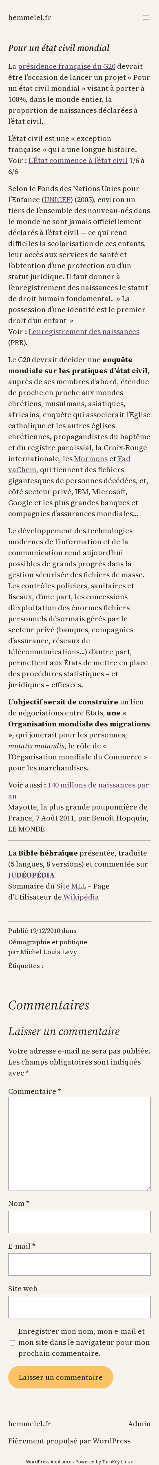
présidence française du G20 (66, 66)
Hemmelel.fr (29, 17)
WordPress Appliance (48, 1461)
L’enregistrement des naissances (84, 331)
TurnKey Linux (117, 1461)
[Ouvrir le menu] (146, 17)
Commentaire (34, 1091)
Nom (18, 1203)
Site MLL (71, 886)
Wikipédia (81, 897)
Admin (139, 1424)
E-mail (21, 1246)
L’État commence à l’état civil (78, 160)
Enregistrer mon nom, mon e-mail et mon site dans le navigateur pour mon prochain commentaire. (84, 1342)
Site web (23, 1288)
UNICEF (57, 199)
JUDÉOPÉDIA (31, 875)
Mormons (91, 458)
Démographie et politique (47, 941)
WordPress (111, 1441)
